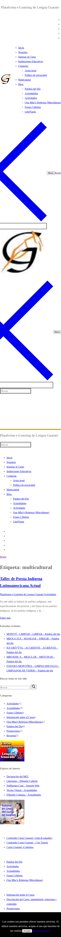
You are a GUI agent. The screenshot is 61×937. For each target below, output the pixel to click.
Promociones (13, 731)
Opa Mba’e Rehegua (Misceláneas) (25, 880)
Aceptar (27, 931)
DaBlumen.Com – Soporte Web (23, 785)
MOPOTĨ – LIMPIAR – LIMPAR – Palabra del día (33, 634)
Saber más (5, 618)
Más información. (42, 930)
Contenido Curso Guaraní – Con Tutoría (27, 842)
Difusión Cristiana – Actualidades (24, 794)
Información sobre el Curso (20, 717)
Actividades (49, 594)
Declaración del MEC (18, 776)
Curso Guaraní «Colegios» (20, 847)
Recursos (11, 735)
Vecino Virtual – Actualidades (22, 790)
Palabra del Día (14, 726)
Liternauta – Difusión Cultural (22, 781)
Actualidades (13, 708)
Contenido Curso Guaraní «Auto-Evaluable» (30, 838)
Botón (58, 173)
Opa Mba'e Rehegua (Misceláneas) (24, 721)
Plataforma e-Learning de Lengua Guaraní (21, 594)
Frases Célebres (15, 712)
